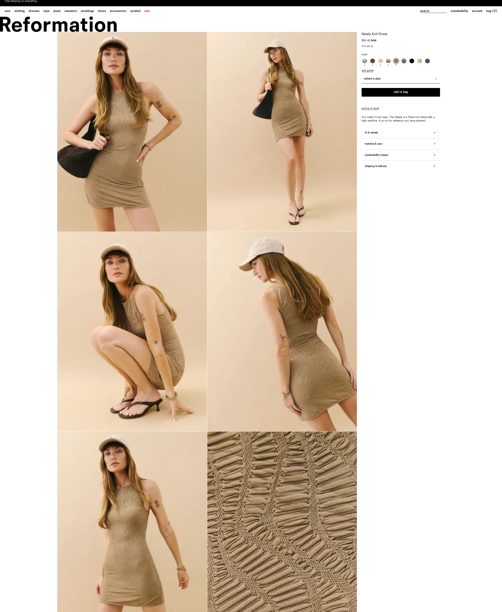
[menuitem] (9, 11)
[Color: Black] (412, 61)
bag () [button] (491, 11)
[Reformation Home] (251, 24)
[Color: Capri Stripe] (420, 61)
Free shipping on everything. (21, 3)
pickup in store (370, 108)
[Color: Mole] (372, 61)
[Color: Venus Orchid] (365, 61)
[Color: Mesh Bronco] (404, 61)
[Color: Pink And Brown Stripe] (388, 61)
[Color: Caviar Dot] (427, 61)
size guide (367, 70)
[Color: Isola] (380, 61)
